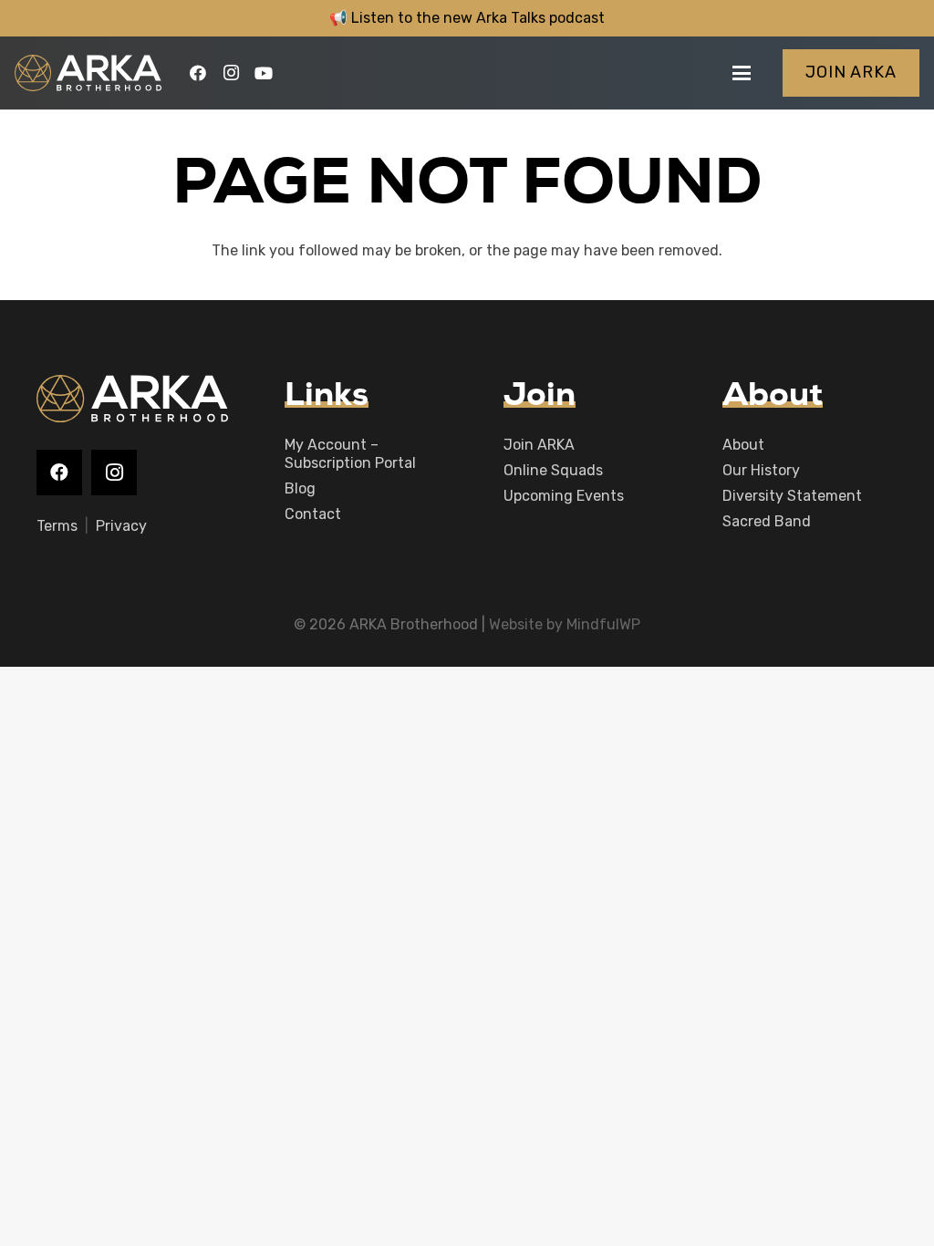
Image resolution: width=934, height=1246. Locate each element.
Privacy (121, 526)
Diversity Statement (792, 495)
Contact (313, 514)
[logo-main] (88, 73)
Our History (761, 470)
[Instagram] (230, 73)
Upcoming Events (563, 495)
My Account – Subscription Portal (350, 454)
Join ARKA (539, 444)
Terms (57, 526)
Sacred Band (766, 521)
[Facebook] (198, 73)
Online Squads (553, 470)
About (743, 444)
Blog (300, 488)
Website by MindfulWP (564, 624)
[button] (742, 73)
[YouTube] (263, 73)
